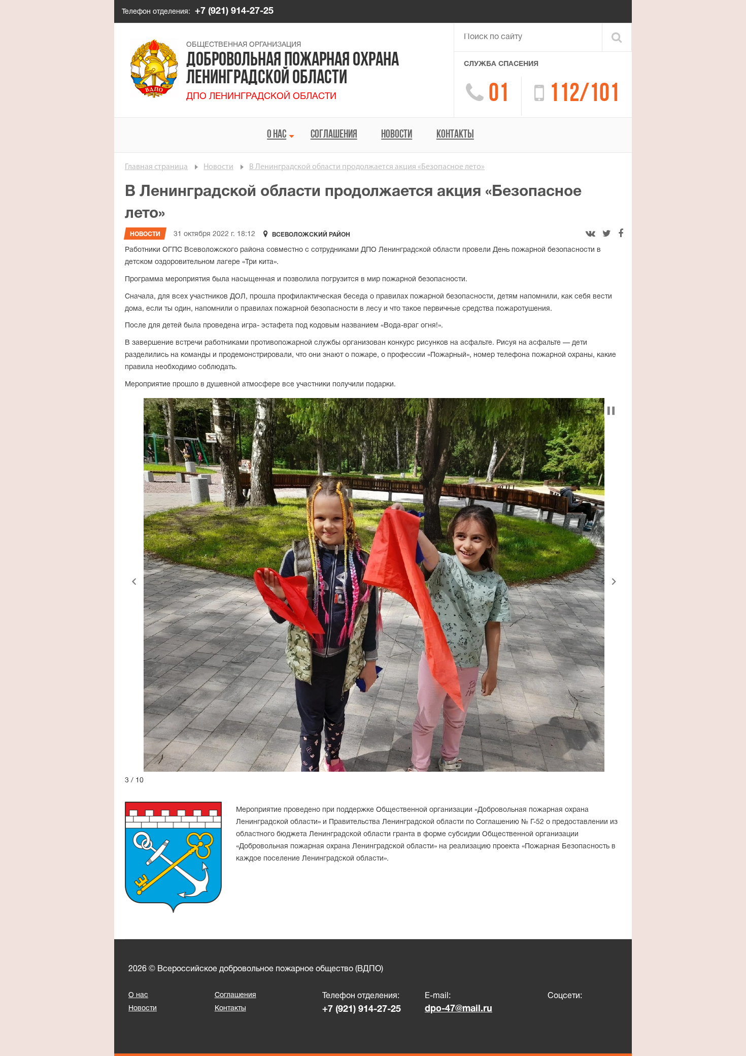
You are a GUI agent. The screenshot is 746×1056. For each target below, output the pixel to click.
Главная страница (156, 167)
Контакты (455, 135)
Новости (396, 135)
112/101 (584, 95)
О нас (276, 135)
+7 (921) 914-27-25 (234, 11)
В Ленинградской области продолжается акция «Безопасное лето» (367, 167)
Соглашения (334, 135)
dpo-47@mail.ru (458, 1009)
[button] (134, 581)
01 (499, 95)
